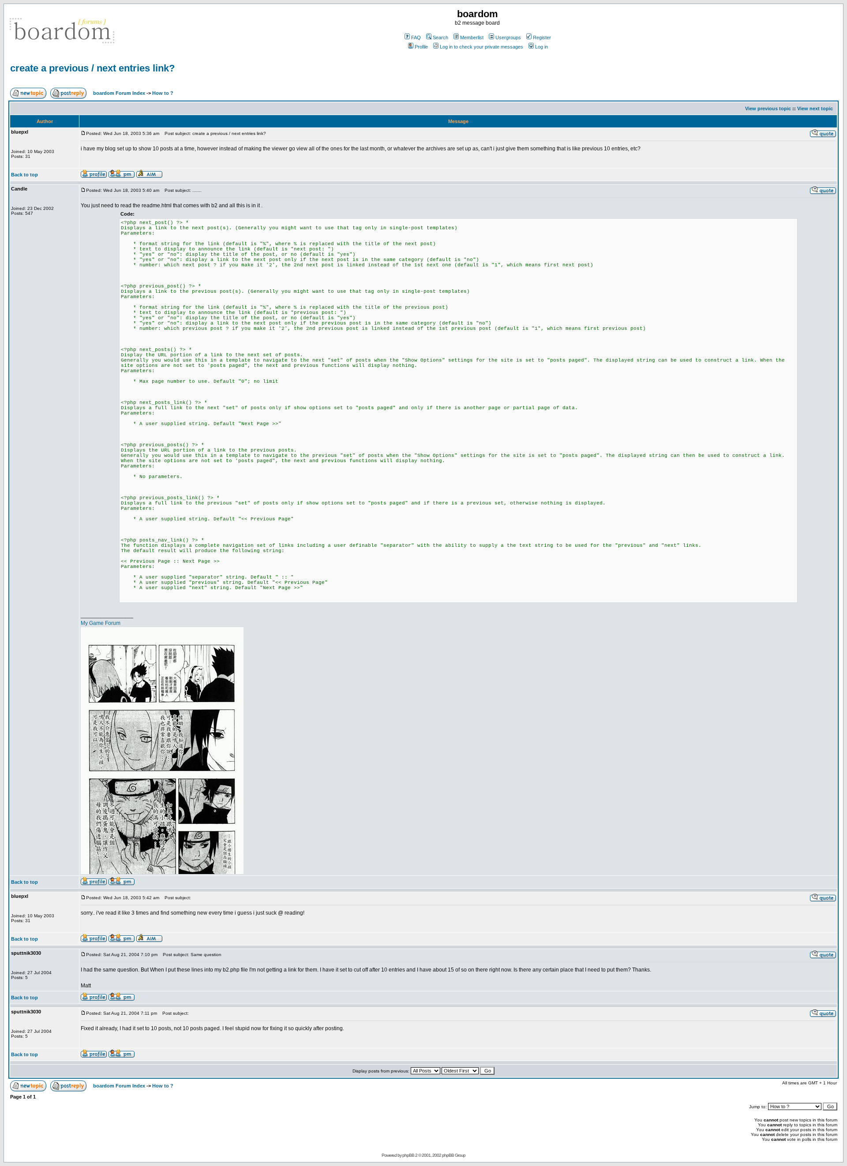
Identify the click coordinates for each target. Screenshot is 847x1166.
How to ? (162, 93)
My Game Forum (100, 623)
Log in (541, 46)
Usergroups (508, 37)
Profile (421, 46)
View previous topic (768, 108)
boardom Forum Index (119, 93)
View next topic (815, 108)
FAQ (416, 37)
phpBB (408, 1155)
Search (440, 37)
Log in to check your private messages (481, 46)
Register (542, 37)
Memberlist (471, 37)
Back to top (24, 174)
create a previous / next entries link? (92, 68)
